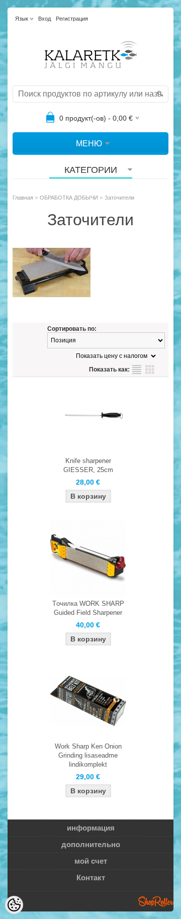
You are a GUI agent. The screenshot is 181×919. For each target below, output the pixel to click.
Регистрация (72, 19)
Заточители (119, 198)
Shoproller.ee (155, 901)
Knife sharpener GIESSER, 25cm (88, 465)
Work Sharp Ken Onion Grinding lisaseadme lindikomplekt (88, 755)
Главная (23, 198)
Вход (44, 19)
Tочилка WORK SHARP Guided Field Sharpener (88, 608)
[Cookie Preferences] (14, 905)
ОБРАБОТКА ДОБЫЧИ (69, 198)
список (136, 369)
